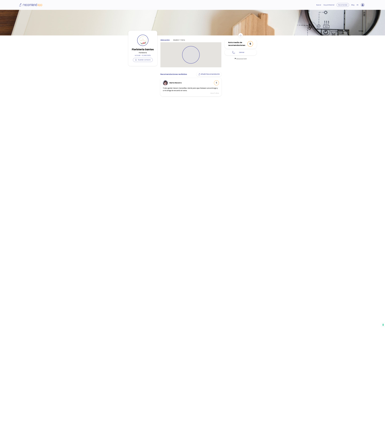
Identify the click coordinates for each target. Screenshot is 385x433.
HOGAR (137, 55)
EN (357, 5)
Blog (352, 5)
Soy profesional (329, 5)
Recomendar (342, 5)
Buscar (318, 5)
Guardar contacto (144, 60)
